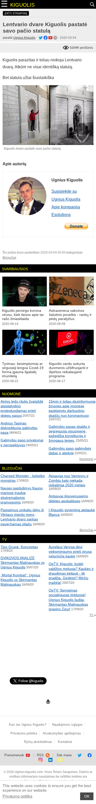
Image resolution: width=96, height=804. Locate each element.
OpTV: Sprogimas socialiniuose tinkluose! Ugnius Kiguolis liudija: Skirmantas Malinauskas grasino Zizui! (68, 599)
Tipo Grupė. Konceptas (19, 547)
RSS (41, 755)
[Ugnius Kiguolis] (40, 38)
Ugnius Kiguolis (24, 38)
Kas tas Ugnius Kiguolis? (27, 724)
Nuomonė (86, 459)
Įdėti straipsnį (16, 13)
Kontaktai (65, 742)
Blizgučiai (9, 257)
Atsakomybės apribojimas (62, 733)
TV (91, 615)
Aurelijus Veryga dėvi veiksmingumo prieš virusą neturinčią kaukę (70, 551)
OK (86, 796)
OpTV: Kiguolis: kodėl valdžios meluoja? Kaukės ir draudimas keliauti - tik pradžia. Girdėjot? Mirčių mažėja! (71, 573)
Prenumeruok (14, 755)
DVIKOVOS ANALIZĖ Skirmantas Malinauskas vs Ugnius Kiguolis (23, 562)
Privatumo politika (17, 796)
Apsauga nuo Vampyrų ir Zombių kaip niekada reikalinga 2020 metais (69, 480)
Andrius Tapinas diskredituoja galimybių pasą (19, 427)
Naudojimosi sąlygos (67, 724)
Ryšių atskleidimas (38, 742)
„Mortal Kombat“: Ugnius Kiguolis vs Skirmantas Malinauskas (20, 579)
